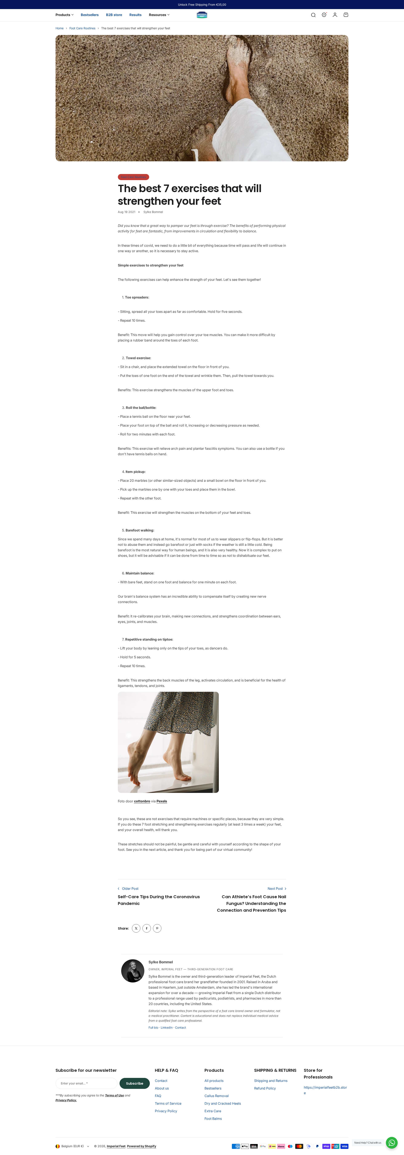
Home (60, 28)
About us (162, 1088)
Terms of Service (168, 1103)
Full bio (153, 1027)
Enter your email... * (74, 1083)
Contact (180, 1027)
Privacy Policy (166, 1111)
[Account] (335, 14)
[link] (136, 928)
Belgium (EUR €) (72, 1146)
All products (214, 1081)
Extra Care (213, 1111)
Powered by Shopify (141, 1146)
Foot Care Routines (82, 28)
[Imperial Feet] (202, 14)
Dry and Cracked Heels (223, 1103)
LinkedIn (167, 1027)
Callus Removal (217, 1096)
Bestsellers (213, 1088)
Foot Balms (213, 1118)
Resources (157, 15)
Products (63, 15)
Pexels (162, 801)
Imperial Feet (116, 1146)
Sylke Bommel (161, 962)
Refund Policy (265, 1088)
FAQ (158, 1096)
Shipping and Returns (270, 1081)
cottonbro (142, 801)
